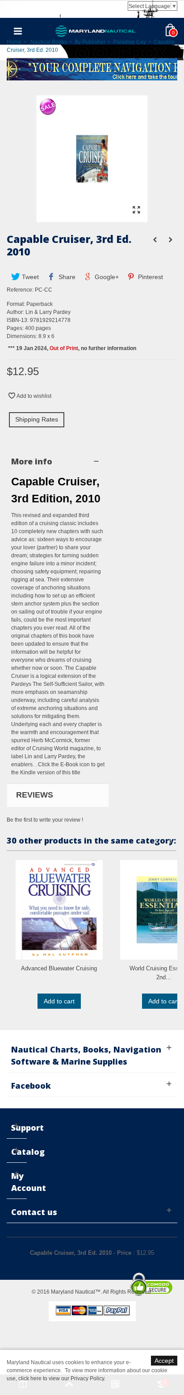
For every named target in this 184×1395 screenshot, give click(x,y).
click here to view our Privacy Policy (61, 1378)
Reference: (20, 290)
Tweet (29, 276)
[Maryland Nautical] (95, 31)
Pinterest (149, 276)
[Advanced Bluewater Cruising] (59, 910)
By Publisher (90, 42)
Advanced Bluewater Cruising (59, 968)
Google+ (106, 276)
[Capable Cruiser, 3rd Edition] (92, 218)
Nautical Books (48, 42)
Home (14, 42)
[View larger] (136, 210)
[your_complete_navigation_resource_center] (92, 68)
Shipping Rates (36, 419)
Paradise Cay (129, 42)
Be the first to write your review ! (45, 820)
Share (66, 276)
